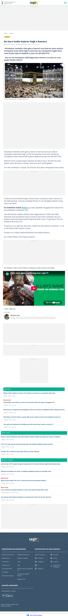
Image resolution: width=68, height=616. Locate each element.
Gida (5, 33)
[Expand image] (63, 65)
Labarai (11, 33)
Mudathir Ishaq (23, 44)
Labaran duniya (5, 492)
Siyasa (5, 395)
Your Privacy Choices (36, 615)
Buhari (25, 207)
